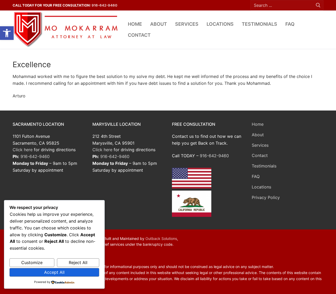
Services (260, 145)
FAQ (256, 176)
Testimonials (264, 166)
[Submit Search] (318, 5)
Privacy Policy (266, 197)
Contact (260, 155)
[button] (7, 33)
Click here (23, 149)
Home (258, 124)
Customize (32, 262)
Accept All (54, 272)
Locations (261, 187)
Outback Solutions (161, 238)
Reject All (78, 262)
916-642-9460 (104, 5)
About (258, 134)
